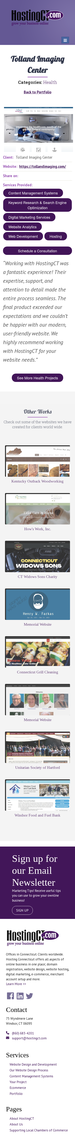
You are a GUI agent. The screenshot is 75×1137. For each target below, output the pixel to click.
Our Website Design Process (29, 1070)
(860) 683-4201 (22, 1033)
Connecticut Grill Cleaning (37, 672)
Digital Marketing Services (29, 217)
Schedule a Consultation (37, 250)
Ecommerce (18, 1088)
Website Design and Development (33, 1064)
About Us (16, 1124)
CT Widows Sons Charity (37, 577)
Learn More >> (16, 984)
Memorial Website (37, 624)
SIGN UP (22, 910)
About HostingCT (22, 1118)
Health (50, 82)
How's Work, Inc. (37, 529)
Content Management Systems (33, 192)
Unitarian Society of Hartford (37, 767)
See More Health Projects (37, 377)
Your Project (18, 1082)
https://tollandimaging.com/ (42, 166)
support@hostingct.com (29, 1038)
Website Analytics (22, 226)
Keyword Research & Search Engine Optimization (37, 205)
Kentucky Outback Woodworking (37, 481)
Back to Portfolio (37, 92)
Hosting (56, 236)
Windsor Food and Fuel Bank (37, 815)
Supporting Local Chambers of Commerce (39, 1130)
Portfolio (16, 1093)
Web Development (23, 236)
